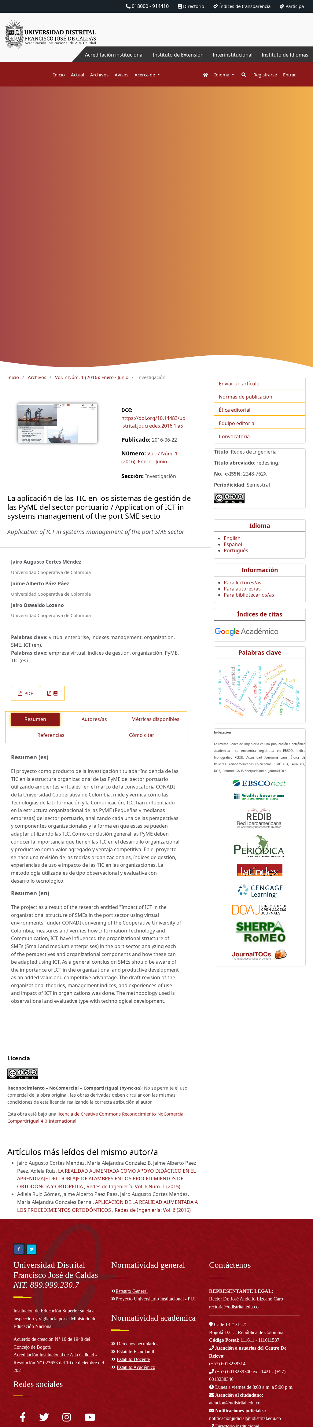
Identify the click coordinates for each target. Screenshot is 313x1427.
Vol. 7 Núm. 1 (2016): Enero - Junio (91, 377)
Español (233, 544)
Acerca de (145, 75)
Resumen (35, 719)
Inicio (59, 75)
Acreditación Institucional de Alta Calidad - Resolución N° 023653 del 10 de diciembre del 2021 (58, 1362)
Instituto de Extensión (178, 54)
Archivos (99, 75)
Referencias (50, 735)
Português (236, 550)
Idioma (222, 75)
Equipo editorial (237, 423)
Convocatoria (234, 436)
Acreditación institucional (114, 54)
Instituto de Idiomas (285, 54)
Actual (77, 75)
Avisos (121, 75)
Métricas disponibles (155, 719)
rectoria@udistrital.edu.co (234, 1306)
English (232, 538)
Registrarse (265, 75)
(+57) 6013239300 (233, 1371)
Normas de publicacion (245, 396)
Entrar (289, 75)
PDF (28, 693)
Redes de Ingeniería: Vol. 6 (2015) (153, 1210)
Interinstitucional (232, 54)
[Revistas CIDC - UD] (202, 74)
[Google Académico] (246, 630)
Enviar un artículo (239, 383)
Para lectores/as (242, 582)
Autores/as (94, 719)
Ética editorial (234, 409)
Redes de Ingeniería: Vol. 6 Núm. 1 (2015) (133, 1186)
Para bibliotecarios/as (249, 594)
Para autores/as (242, 588)
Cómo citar (141, 735)
